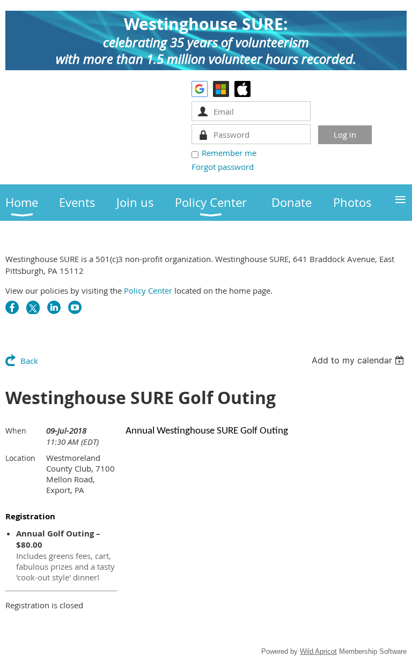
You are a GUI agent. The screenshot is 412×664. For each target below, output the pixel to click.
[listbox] (359, 360)
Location (20, 458)
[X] (33, 307)
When (15, 431)
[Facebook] (12, 307)
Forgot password (223, 166)
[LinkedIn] (54, 307)
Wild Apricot (318, 651)
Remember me (229, 152)
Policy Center (148, 290)
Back (29, 360)
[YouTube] (75, 307)
